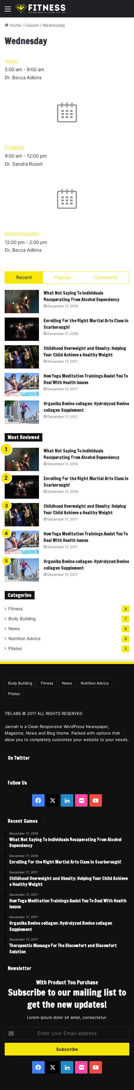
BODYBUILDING (22, 234)
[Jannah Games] (40, 8)
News (14, 628)
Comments (106, 277)
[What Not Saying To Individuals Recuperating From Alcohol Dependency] (22, 301)
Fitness (15, 608)
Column (32, 25)
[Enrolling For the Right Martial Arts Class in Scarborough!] (22, 329)
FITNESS (14, 148)
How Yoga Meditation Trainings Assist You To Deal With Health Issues (86, 379)
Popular (62, 277)
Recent (24, 277)
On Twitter (19, 758)
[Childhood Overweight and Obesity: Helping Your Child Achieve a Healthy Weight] (22, 357)
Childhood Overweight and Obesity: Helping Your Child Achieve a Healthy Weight (85, 351)
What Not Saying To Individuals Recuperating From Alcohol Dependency (81, 296)
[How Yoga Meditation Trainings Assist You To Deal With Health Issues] (22, 384)
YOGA (11, 62)
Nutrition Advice (24, 638)
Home (14, 25)
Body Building (22, 618)
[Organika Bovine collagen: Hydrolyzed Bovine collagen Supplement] (22, 412)
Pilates (15, 648)
